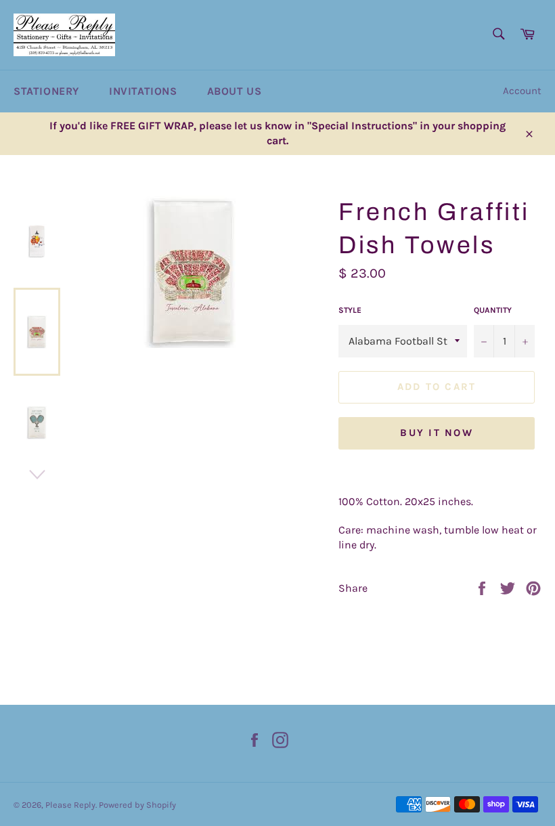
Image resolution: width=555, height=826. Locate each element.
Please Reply (70, 805)
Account (522, 91)
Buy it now (436, 433)
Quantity (493, 310)
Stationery (46, 91)
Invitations (143, 91)
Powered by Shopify (137, 805)
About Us (234, 91)
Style (349, 310)
